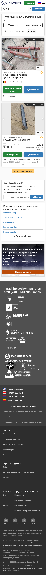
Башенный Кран (10, 222)
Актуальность (34, 25)
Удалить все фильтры (15, 31)
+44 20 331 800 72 (15, 389)
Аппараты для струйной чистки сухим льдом (23, 411)
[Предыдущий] (3, 53)
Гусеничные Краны (11, 227)
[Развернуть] (23, 99)
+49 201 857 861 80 (16, 396)
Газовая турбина (11, 422)
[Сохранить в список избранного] (41, 72)
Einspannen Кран (11, 212)
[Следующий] (42, 53)
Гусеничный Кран (11, 232)
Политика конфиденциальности (24, 568)
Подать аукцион (23, 272)
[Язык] (39, 3)
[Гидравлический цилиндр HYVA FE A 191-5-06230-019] (23, 119)
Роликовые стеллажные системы (23, 417)
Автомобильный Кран (12, 217)
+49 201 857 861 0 (15, 393)
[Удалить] (30, 9)
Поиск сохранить (23, 171)
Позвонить (34, 89)
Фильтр (14, 25)
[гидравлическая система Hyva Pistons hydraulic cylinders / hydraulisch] (23, 54)
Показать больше (24, 236)
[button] (43, 3)
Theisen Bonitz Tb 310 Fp (32, 422)
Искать (39, 8)
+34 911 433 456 (15, 400)
